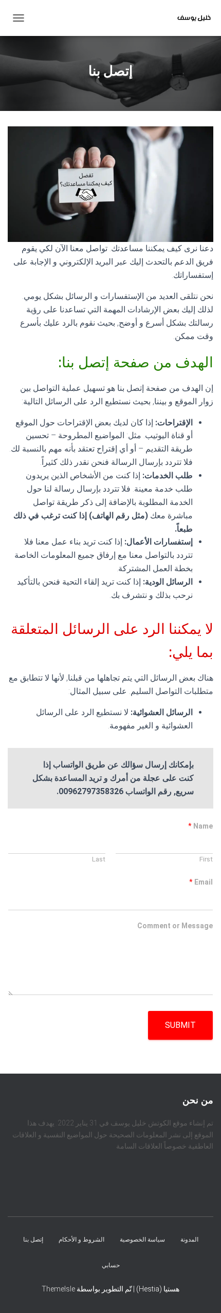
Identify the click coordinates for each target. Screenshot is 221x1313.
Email (201, 882)
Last (98, 859)
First (206, 859)
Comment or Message (175, 926)
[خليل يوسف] (190, 18)
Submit (180, 1025)
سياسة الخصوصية (142, 1239)
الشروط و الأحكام (81, 1239)
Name (200, 826)
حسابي (111, 1264)
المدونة (189, 1239)
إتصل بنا (33, 1239)
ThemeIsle (58, 1289)
